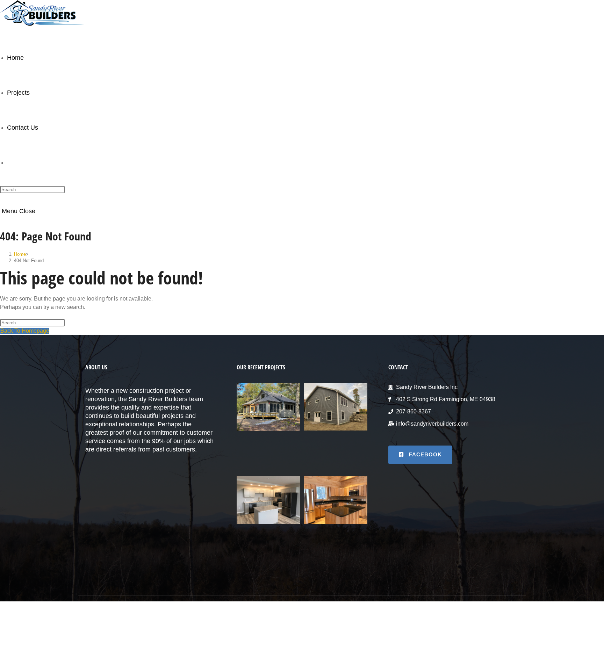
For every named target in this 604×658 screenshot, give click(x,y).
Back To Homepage (24, 331)
